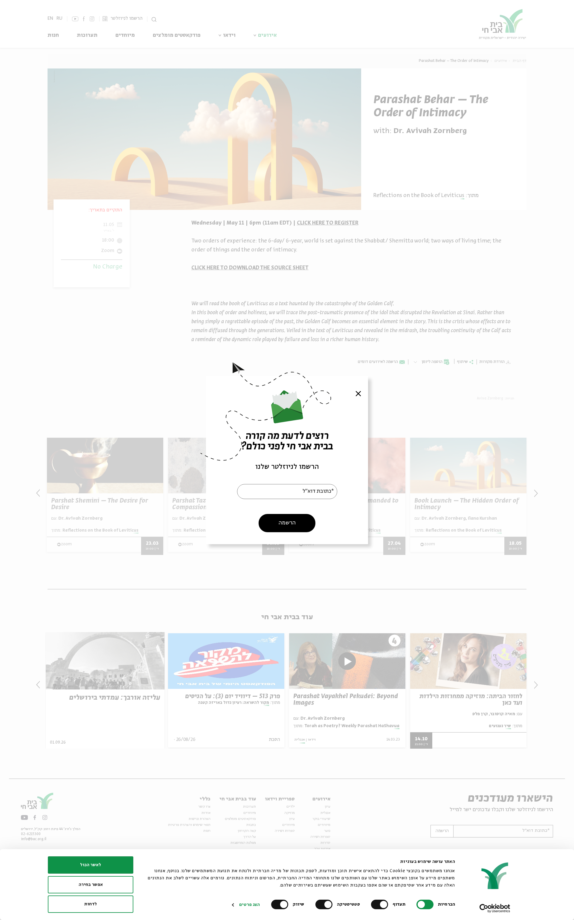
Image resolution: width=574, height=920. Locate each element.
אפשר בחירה (91, 885)
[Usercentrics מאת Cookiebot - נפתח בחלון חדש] (495, 908)
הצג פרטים (249, 905)
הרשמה (287, 522)
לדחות (90, 904)
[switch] (380, 904)
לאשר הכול (90, 865)
